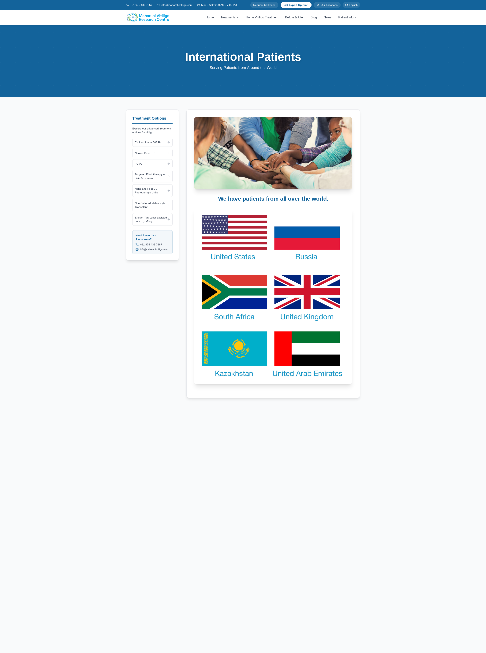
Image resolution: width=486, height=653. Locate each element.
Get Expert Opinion (296, 4)
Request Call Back (264, 4)
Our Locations (329, 4)
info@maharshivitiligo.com (177, 4)
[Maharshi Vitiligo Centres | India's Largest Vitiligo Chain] (148, 17)
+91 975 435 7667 (141, 4)
